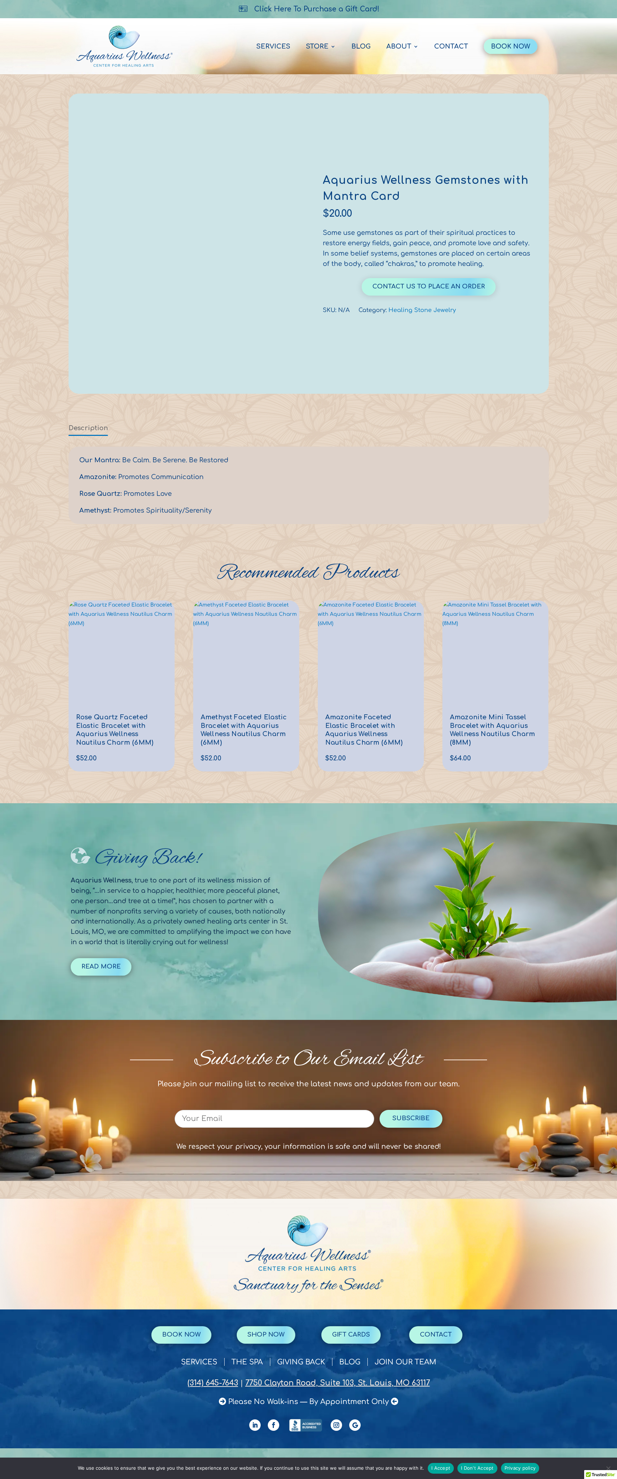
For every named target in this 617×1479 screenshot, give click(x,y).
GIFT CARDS (351, 1334)
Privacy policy (520, 1468)
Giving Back (301, 1363)
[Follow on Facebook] (273, 1425)
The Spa (247, 1363)
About (398, 46)
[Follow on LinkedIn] (255, 1425)
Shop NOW (266, 1334)
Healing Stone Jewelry (422, 310)
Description (88, 428)
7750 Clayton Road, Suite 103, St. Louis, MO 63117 (337, 1383)
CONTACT (436, 1334)
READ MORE (101, 966)
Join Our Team (405, 1363)
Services (273, 46)
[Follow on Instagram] (336, 1425)
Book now (181, 1334)
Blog (361, 46)
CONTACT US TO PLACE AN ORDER (428, 286)
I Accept (440, 1468)
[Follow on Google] (355, 1425)
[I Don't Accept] (608, 1468)
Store (317, 46)
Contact (451, 46)
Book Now (510, 46)
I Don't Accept (477, 1468)
